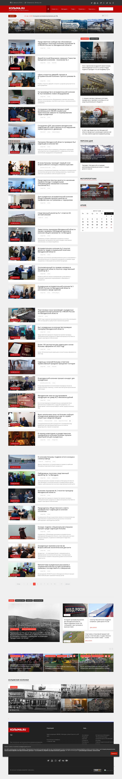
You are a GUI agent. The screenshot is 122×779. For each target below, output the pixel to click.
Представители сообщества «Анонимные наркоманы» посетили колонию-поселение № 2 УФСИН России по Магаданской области (56, 43)
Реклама (98, 740)
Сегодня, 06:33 (15, 629)
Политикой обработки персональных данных (19, 750)
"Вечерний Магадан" (102, 737)
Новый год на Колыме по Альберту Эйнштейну (100, 687)
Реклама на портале (85, 743)
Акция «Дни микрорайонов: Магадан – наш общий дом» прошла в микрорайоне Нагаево (94, 667)
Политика (29, 600)
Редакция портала (85, 737)
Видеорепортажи (63, 421)
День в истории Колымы (29, 629)
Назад (18, 584)
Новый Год (48, 461)
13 (97, 222)
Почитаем (14, 687)
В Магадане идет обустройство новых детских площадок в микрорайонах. (60, 667)
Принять (114, 753)
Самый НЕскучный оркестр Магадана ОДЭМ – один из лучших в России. (73, 709)
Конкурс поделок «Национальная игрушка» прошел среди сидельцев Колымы (55, 527)
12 (92, 222)
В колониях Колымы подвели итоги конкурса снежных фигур (56, 457)
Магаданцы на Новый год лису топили (73, 690)
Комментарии (94, 38)
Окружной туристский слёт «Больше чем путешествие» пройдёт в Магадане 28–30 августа (74, 26)
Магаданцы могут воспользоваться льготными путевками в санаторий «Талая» (48, 26)
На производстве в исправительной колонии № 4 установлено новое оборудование (56, 92)
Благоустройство (50, 656)
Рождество (55, 439)
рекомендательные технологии (89, 750)
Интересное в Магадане (102, 735)
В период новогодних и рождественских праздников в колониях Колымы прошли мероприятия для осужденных (54, 435)
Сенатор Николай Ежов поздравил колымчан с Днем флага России (100, 620)
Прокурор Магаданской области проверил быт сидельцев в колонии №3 (57, 143)
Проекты (81, 9)
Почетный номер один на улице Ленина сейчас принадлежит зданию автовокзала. (32, 706)
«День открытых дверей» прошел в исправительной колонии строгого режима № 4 (56, 76)
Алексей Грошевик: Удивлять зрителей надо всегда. (72, 705)
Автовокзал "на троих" (19, 703)
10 (54, 584)
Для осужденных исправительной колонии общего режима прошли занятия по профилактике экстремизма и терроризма (55, 198)
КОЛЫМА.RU (17, 8)
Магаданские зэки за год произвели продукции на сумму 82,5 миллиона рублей (55, 396)
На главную (85, 735)
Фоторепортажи (88, 178)
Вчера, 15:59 (67, 641)
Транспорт (43, 132)
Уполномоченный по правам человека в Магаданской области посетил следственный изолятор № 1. (56, 269)
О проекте (85, 740)
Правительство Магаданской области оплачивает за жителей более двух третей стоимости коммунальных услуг (21, 26)
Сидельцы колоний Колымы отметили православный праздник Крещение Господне (56, 362)
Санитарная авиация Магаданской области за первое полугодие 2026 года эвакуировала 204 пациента (100, 26)
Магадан (64, 9)
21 (101, 225)
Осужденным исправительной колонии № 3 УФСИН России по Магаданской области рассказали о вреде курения (55, 288)
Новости (54, 9)
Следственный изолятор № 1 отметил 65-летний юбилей (54, 214)
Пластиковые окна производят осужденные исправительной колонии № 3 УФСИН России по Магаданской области (56, 311)
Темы (73, 9)
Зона (48, 48)
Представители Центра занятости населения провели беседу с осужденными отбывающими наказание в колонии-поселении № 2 (56, 182)
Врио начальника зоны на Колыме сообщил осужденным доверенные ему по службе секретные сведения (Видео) (56, 416)
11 (87, 222)
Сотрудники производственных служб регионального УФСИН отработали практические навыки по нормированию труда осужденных (55, 111)
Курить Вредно (55, 292)
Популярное (84, 38)
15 (106, 222)
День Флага (93, 627)
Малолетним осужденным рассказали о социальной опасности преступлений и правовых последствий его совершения (54, 566)
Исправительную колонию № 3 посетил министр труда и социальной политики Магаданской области (54, 250)
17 (61, 584)
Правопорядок (56, 132)
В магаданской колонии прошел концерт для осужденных (56, 379)
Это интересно (38, 600)
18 (87, 225)
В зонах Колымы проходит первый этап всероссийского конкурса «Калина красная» (55, 163)
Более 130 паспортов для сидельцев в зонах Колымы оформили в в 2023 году (55, 345)
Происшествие (20, 600)
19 (92, 225)
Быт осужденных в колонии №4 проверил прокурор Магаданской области (55, 328)
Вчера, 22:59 (67, 615)
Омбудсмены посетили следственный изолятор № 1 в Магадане (53, 474)
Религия (54, 62)
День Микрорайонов (97, 656)
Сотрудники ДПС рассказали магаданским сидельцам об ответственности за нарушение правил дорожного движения (56, 127)
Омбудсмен (55, 478)
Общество (42, 48)
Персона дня (86, 141)
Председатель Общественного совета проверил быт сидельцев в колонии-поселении (53, 509)
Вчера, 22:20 (93, 615)
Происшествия (48, 421)
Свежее (11, 600)
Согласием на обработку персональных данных (50, 750)
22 (106, 225)
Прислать (92, 9)
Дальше (67, 584)
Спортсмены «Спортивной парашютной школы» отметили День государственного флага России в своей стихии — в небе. (98, 635)
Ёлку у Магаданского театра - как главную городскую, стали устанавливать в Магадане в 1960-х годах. (74, 694)
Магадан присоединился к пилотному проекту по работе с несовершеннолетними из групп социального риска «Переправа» (25, 666)
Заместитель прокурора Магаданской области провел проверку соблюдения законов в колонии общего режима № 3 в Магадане (57, 231)
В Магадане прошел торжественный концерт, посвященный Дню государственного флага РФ (94, 193)
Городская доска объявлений (104, 738)
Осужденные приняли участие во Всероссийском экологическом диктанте (54, 546)
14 (101, 222)
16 (111, 222)
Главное (40, 421)
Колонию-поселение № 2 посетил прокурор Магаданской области (55, 491)
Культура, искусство (45, 167)
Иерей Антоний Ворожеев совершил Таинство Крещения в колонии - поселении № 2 (57, 59)
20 (97, 225)
